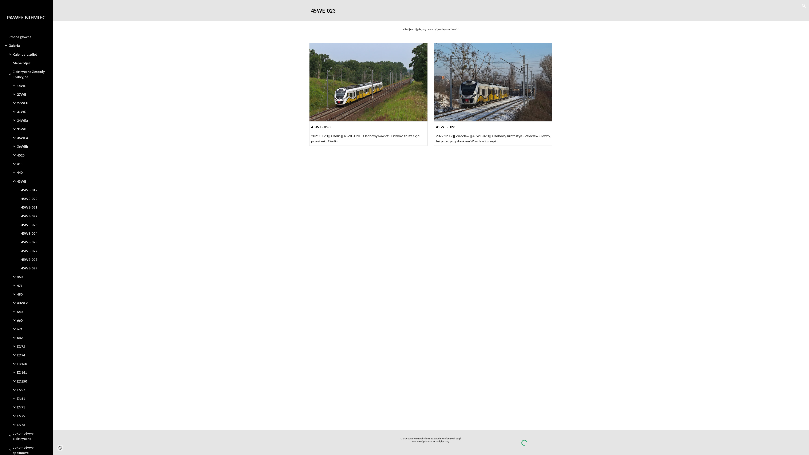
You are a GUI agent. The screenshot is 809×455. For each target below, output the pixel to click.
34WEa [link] (22, 120)
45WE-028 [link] (29, 259)
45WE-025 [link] (29, 242)
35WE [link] (21, 129)
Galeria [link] (14, 45)
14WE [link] (21, 86)
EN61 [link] (21, 398)
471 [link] (20, 286)
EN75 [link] (21, 416)
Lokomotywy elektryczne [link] (23, 435)
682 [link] (20, 338)
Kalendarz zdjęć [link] (25, 54)
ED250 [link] (22, 381)
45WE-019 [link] (29, 190)
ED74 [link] (21, 355)
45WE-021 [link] (29, 207)
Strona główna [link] (19, 37)
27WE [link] (21, 94)
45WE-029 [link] (29, 268)
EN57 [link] (21, 390)
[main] (430, 10)
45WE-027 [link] (29, 251)
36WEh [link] (22, 146)
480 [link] (20, 294)
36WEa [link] (22, 138)
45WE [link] (21, 181)
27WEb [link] (22, 103)
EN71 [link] (21, 407)
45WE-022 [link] (29, 216)
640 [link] (20, 312)
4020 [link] (20, 155)
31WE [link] (21, 112)
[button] (804, 6)
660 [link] (20, 320)
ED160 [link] (22, 364)
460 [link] (20, 277)
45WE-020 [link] (29, 199)
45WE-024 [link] (29, 233)
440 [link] (20, 172)
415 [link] (20, 164)
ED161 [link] (22, 372)
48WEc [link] (22, 303)
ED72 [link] (21, 346)
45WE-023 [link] (29, 225)
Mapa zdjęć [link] (22, 63)
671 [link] (20, 329)
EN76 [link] (21, 425)
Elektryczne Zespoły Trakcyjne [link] (29, 74)
